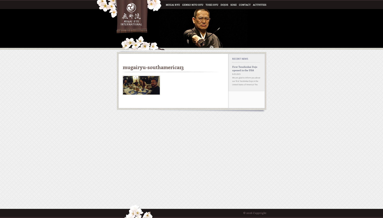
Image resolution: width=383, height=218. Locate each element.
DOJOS (224, 4)
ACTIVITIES (259, 4)
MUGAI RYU (173, 4)
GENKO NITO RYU (192, 4)
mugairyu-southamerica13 (153, 67)
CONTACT (245, 4)
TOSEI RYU (212, 4)
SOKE (233, 4)
